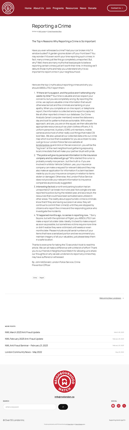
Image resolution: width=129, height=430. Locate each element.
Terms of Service (78, 424)
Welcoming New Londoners (110, 298)
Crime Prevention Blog (54, 31)
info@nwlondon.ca (64, 396)
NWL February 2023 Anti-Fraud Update (24, 339)
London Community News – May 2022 (23, 352)
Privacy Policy (70, 424)
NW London (42, 31)
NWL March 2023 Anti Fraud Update (22, 332)
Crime (35, 278)
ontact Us (117, 8)
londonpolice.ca (44, 145)
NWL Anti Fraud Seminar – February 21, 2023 (26, 345)
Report (42, 278)
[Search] (63, 407)
